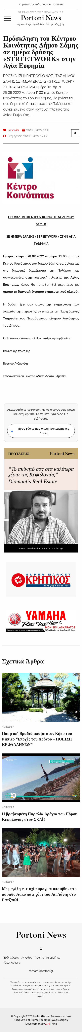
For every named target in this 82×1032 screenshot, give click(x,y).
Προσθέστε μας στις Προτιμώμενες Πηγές (40, 431)
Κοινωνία (13, 130)
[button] (7, 19)
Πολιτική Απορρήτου (48, 957)
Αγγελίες (26, 957)
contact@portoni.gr (41, 971)
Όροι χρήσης (12, 962)
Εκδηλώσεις (11, 957)
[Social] (41, 949)
